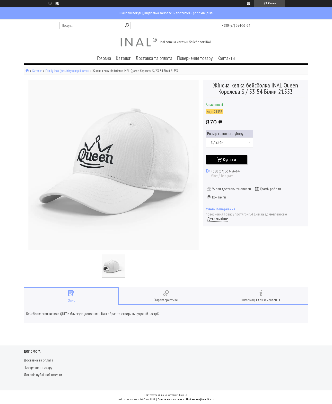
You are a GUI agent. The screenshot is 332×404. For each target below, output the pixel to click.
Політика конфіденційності (200, 399)
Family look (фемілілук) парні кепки (67, 71)
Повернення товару (195, 58)
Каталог (123, 58)
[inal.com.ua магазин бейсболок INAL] (139, 42)
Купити (229, 159)
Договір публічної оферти (43, 374)
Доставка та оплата (153, 58)
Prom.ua (183, 395)
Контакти (226, 58)
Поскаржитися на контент (170, 399)
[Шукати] (127, 25)
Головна (104, 58)
